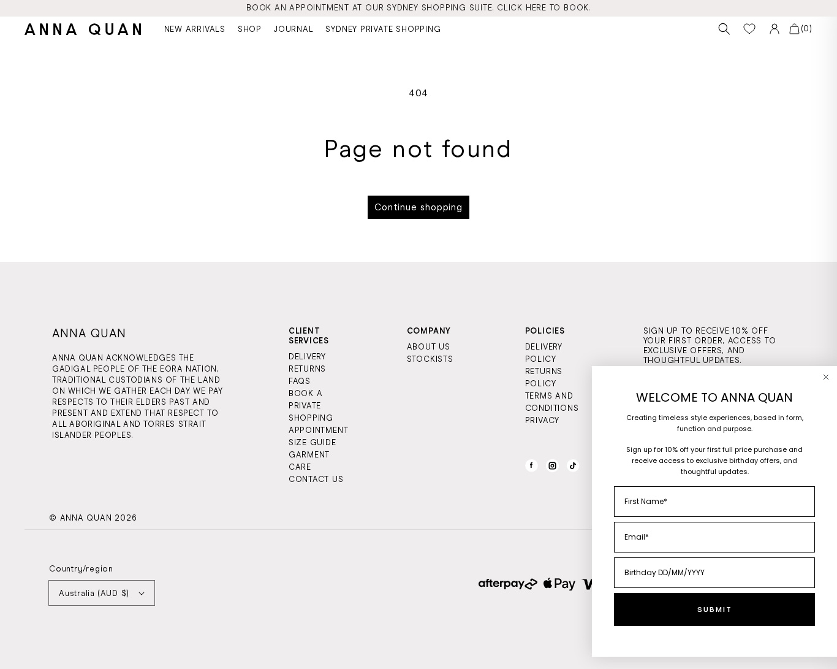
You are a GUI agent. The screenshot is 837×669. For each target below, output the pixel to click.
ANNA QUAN (86, 517)
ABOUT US (428, 346)
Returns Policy (543, 377)
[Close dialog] (826, 377)
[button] (724, 29)
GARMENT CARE (309, 461)
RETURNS (307, 368)
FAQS (300, 381)
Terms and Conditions (552, 402)
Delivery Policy (543, 353)
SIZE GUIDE (312, 442)
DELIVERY (307, 356)
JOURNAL (293, 29)
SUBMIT (714, 609)
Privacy (542, 420)
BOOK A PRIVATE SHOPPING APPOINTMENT (319, 412)
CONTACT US (316, 479)
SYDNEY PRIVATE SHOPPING (383, 29)
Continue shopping (418, 207)
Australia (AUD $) (94, 593)
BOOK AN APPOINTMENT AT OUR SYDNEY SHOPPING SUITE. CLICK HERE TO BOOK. (418, 7)
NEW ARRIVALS (194, 29)
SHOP (250, 29)
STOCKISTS (430, 359)
